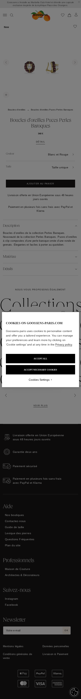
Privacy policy (63, 344)
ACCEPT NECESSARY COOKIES (40, 370)
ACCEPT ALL (40, 358)
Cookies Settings (39, 379)
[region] (40, 349)
